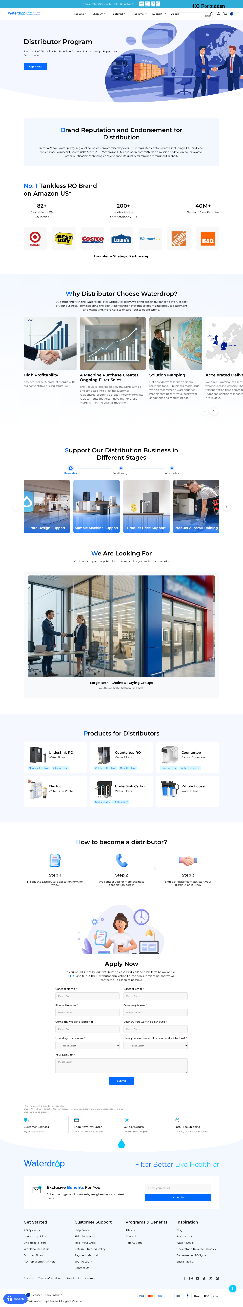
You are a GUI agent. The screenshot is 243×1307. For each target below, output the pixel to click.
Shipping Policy (85, 1236)
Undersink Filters (35, 1242)
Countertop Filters (36, 1236)
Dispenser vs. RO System (192, 1255)
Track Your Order (85, 1242)
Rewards (131, 1236)
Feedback (73, 1278)
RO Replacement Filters (39, 1261)
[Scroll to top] (121, 1144)
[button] (214, 411)
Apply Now (35, 66)
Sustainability (185, 1261)
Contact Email (133, 988)
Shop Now (126, 3)
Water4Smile (185, 1242)
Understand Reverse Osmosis (196, 1249)
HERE (72, 976)
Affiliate (130, 1230)
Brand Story (184, 1236)
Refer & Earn (133, 1242)
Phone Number (66, 1005)
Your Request (65, 1054)
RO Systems (32, 1230)
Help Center (83, 1230)
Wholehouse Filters (36, 1249)
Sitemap (90, 1278)
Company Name (135, 1005)
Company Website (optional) (74, 1021)
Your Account (83, 1261)
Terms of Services (49, 1278)
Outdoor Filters (34, 1255)
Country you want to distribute (145, 1021)
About (175, 13)
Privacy (28, 1278)
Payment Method (86, 1255)
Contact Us (82, 1267)
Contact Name (66, 988)
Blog (179, 1230)
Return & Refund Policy (90, 1249)
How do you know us (70, 1038)
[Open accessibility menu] (232, 1288)
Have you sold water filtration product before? (155, 1038)
